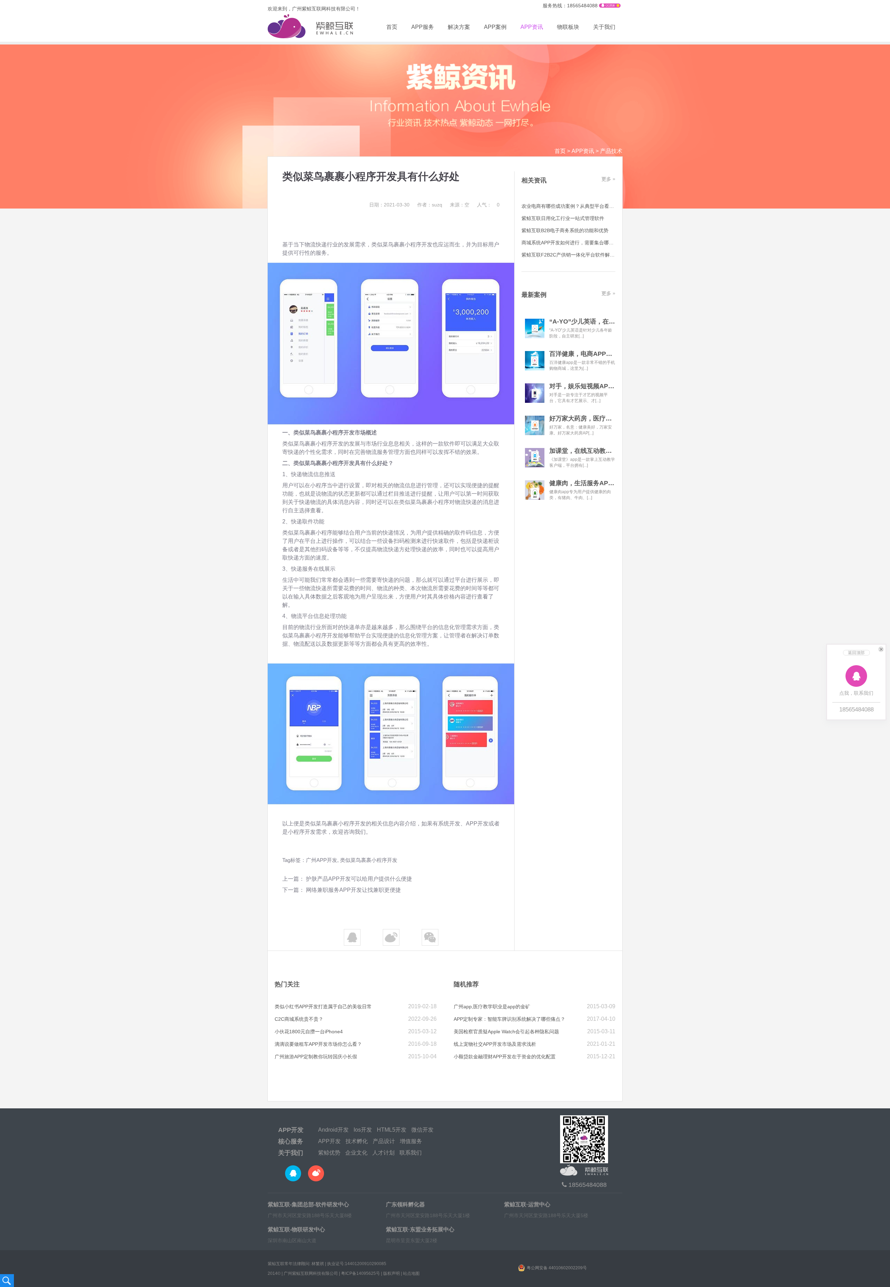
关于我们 (604, 27)
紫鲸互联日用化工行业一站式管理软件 (562, 218)
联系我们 (410, 1153)
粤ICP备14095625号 (360, 1273)
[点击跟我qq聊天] (610, 6)
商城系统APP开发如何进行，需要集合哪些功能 (572, 242)
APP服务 (422, 27)
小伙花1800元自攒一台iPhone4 (309, 1031)
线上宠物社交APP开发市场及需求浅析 (495, 1044)
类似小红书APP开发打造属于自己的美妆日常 (323, 1006)
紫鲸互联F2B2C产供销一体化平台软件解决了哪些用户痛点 (585, 255)
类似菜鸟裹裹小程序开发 (368, 860)
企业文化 (356, 1153)
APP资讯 (531, 27)
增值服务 (411, 1141)
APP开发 (291, 1129)
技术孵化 (357, 1141)
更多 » (608, 179)
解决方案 (459, 27)
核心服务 (290, 1141)
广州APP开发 (321, 860)
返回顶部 (856, 652)
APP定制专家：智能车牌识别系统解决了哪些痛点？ (509, 1019)
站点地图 (411, 1273)
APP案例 (495, 27)
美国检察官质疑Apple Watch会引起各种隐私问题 (506, 1031)
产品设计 (384, 1141)
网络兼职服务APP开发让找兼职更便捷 (353, 890)
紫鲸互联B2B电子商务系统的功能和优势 (564, 230)
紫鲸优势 (329, 1153)
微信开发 (422, 1130)
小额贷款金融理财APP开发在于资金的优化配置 (505, 1056)
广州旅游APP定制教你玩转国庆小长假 (316, 1056)
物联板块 (568, 27)
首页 (391, 27)
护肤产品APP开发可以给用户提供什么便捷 (359, 879)
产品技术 (611, 151)
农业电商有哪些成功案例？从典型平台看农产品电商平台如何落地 (592, 206)
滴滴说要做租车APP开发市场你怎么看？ (318, 1044)
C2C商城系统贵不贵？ (299, 1019)
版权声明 (391, 1273)
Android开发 (333, 1130)
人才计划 (383, 1153)
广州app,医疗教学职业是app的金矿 (492, 1006)
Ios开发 (363, 1130)
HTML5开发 (391, 1130)
